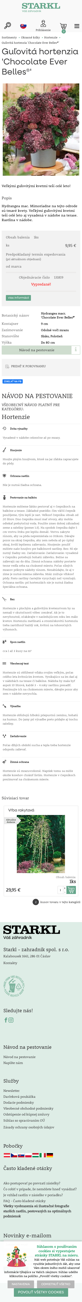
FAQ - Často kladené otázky (24, 1201)
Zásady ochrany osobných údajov (29, 1127)
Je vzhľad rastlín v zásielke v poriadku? (33, 1195)
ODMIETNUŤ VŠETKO (55, 1284)
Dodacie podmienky (18, 1102)
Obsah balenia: (66, 877)
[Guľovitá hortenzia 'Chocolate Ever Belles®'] (41, 129)
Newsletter (11, 1090)
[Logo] (41, 8)
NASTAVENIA (21, 1284)
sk (23, 25)
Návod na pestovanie (36, 350)
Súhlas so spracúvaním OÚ (24, 1120)
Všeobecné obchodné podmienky (28, 1108)
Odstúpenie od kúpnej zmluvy (26, 1114)
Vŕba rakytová (21, 810)
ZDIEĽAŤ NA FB (12, 381)
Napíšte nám (13, 1062)
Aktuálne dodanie (11, 820)
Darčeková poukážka (19, 1096)
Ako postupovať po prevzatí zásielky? (31, 1183)
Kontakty (10, 963)
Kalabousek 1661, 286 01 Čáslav (26, 956)
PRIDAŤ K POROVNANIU (28, 366)
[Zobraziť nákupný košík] (63, 26)
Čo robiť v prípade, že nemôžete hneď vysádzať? (40, 1189)
